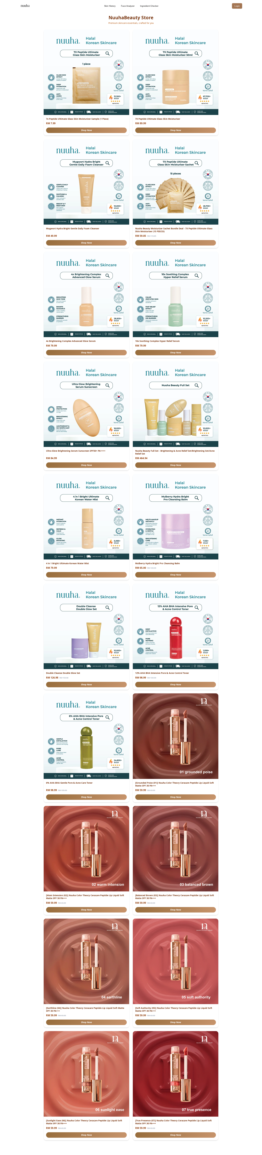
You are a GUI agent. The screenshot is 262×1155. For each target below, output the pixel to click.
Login (237, 6)
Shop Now (86, 130)
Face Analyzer (128, 6)
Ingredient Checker (149, 6)
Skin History (110, 6)
